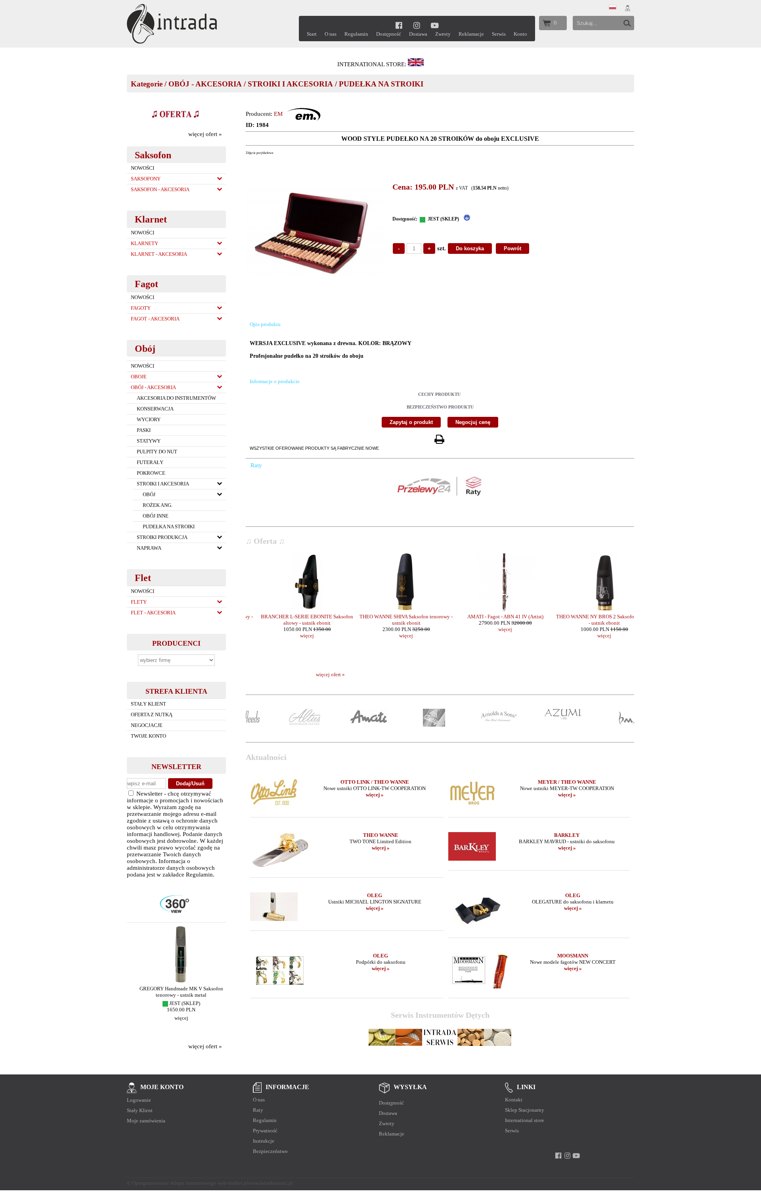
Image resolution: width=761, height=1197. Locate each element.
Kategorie (147, 84)
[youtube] (435, 25)
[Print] (439, 439)
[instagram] (417, 25)
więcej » (375, 795)
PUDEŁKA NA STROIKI (381, 84)
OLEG (374, 895)
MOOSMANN (572, 956)
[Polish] (612, 7)
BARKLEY (566, 835)
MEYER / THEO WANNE (567, 782)
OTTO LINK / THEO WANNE (374, 782)
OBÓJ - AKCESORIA (205, 84)
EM (278, 114)
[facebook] (399, 25)
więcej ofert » (205, 134)
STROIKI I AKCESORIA (290, 84)
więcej (177, 1018)
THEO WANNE (380, 835)
